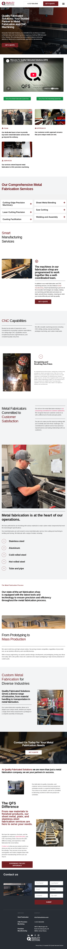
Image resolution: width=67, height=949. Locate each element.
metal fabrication (20, 836)
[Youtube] (32, 935)
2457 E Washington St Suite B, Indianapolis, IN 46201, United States (41, 929)
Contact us (5, 846)
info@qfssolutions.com (41, 917)
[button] (63, 4)
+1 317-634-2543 (39, 922)
